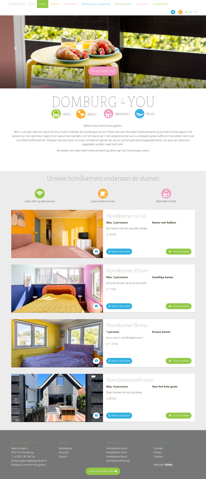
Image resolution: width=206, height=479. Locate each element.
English (63, 456)
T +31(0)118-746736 (23, 456)
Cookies (158, 456)
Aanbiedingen (123, 4)
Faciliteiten (70, 4)
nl (186, 12)
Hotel (42, 4)
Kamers (55, 4)
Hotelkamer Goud (116, 448)
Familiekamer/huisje (118, 460)
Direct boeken (181, 251)
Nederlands (65, 448)
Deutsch (64, 452)
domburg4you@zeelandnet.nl (29, 460)
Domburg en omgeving (96, 4)
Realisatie (163, 464)
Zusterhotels (160, 4)
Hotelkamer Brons (116, 456)
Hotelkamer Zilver (116, 452)
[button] (15, 48)
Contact (141, 4)
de (190, 12)
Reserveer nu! (103, 70)
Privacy (158, 452)
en (195, 12)
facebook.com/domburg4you (28, 464)
